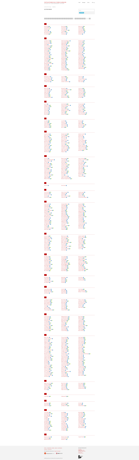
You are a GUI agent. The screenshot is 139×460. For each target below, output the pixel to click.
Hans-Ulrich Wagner (47, 413)
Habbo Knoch (63, 209)
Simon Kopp (63, 224)
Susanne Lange (46, 243)
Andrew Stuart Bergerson (65, 40)
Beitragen (83, 2)
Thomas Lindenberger (65, 248)
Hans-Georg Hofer (81, 162)
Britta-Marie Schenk (47, 360)
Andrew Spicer (80, 347)
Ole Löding (80, 238)
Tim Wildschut (63, 430)
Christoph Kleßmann (64, 204)
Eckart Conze (80, 76)
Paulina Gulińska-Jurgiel (82, 146)
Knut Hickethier (63, 173)
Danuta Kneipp (63, 206)
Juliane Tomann (63, 388)
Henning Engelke (81, 104)
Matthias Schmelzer (47, 367)
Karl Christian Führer (81, 124)
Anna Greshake (80, 139)
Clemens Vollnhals (64, 403)
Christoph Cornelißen (81, 79)
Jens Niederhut (46, 282)
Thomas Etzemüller (81, 114)
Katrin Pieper (63, 303)
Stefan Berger (46, 69)
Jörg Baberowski (47, 40)
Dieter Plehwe (63, 306)
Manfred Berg (46, 67)
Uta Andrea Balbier (47, 43)
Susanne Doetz (63, 93)
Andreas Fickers (46, 127)
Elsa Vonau (80, 403)
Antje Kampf (46, 209)
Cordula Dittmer (64, 92)
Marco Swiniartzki (81, 375)
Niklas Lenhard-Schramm (65, 242)
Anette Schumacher (64, 356)
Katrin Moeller (63, 269)
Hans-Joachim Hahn (47, 167)
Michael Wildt (80, 412)
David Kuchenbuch (81, 216)
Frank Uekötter (46, 396)
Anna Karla (46, 211)
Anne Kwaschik (80, 228)
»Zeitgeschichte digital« (57, 451)
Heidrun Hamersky (47, 171)
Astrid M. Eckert (47, 106)
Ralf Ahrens (46, 30)
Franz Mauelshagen (47, 268)
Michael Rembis (64, 320)
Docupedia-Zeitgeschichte (81, 451)
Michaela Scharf (46, 353)
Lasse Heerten (63, 159)
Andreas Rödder (64, 329)
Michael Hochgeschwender (65, 178)
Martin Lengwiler (64, 241)
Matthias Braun (80, 53)
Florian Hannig (46, 173)
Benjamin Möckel (64, 268)
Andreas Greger (81, 135)
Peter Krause (80, 209)
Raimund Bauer (46, 52)
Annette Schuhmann (64, 353)
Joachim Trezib (80, 384)
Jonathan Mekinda (47, 269)
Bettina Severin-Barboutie (65, 371)
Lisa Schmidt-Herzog (47, 372)
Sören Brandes (80, 48)
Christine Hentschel (64, 164)
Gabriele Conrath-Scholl (65, 81)
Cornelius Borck (64, 68)
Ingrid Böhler (63, 62)
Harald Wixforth (81, 421)
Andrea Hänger (46, 172)
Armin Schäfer (46, 351)
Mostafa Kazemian (47, 216)
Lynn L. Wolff (80, 425)
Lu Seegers (63, 366)
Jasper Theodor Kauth (47, 215)
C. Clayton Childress (47, 79)
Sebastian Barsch (47, 47)
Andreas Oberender (47, 289)
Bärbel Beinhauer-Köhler (48, 63)
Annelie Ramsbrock (47, 320)
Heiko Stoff (80, 361)
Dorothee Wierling (64, 427)
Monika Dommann (64, 97)
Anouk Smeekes (81, 343)
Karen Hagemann (47, 163)
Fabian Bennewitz (47, 66)
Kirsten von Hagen (47, 164)
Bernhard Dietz (63, 88)
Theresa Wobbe (80, 422)
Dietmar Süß (80, 371)
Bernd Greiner (80, 136)
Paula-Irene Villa (46, 405)
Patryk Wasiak (46, 423)
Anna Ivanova (63, 185)
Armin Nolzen (80, 277)
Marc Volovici (63, 404)
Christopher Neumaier (48, 281)
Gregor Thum (63, 384)
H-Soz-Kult (79, 449)
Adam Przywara (80, 307)
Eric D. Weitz (63, 416)
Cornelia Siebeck (64, 375)
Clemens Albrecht (47, 31)
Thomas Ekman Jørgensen (82, 197)
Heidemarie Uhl (63, 396)
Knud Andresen (63, 27)
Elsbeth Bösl (80, 44)
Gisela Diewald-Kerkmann (65, 89)
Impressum (45, 449)
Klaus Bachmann (47, 42)
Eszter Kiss (46, 225)
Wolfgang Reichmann (64, 316)
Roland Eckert (46, 109)
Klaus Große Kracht (81, 141)
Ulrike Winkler (80, 416)
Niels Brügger (80, 59)
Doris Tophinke (80, 383)
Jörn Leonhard (63, 243)
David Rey (63, 325)
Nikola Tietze (63, 385)
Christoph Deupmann (47, 97)
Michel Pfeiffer (63, 302)
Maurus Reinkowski (64, 319)
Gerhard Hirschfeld (64, 176)
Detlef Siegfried (80, 337)
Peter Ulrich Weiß (64, 413)
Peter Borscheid (81, 40)
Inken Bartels (46, 48)
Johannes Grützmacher (82, 145)
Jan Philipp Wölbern (81, 423)
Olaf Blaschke (63, 59)
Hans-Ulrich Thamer (47, 385)
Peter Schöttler (63, 348)
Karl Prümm (80, 306)
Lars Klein (45, 226)
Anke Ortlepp (80, 289)
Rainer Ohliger (63, 290)
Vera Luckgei (80, 246)
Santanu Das (46, 94)
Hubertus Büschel (81, 67)
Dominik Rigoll (63, 328)
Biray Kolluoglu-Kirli (64, 216)
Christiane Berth (64, 48)
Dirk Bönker (63, 66)
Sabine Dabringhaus (47, 89)
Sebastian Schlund (47, 365)
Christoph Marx (46, 263)
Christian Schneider (64, 338)
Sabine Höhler (80, 167)
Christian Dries (80, 94)
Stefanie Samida (47, 343)
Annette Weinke (46, 430)
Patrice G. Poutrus (81, 299)
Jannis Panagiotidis (47, 302)
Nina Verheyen (46, 403)
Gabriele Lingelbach (81, 236)
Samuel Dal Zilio (64, 438)
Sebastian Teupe (47, 384)
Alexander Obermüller (47, 291)
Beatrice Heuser (64, 172)
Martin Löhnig (80, 241)
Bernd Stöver (80, 365)
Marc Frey (63, 127)
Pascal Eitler (63, 111)
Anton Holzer (80, 172)
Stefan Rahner (46, 319)
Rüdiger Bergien (64, 43)
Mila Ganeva (46, 136)
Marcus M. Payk (47, 308)
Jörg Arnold (80, 27)
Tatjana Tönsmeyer (64, 389)
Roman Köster (63, 228)
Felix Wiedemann (64, 425)
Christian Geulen (47, 150)
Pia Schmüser (46, 376)
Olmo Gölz (63, 144)
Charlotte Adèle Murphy (82, 269)
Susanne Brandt (81, 49)
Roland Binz (63, 54)
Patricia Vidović (46, 404)
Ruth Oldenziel (63, 291)
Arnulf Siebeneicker (64, 376)
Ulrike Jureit (80, 194)
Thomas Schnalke (64, 337)
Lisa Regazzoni (46, 326)
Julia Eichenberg (64, 104)
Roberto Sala (46, 341)
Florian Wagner (46, 412)
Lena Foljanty (63, 123)
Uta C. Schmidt (46, 371)
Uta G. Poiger (63, 307)
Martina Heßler (63, 168)
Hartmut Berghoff (64, 42)
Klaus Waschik (46, 422)
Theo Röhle (80, 319)
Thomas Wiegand (64, 426)
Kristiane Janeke (46, 193)
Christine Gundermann (82, 149)
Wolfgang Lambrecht (47, 238)
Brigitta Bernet (63, 44)
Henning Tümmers (81, 388)
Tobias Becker (46, 59)
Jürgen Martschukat (47, 260)
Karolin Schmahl (47, 366)
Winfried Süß (80, 372)
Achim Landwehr (47, 241)
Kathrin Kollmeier (64, 215)
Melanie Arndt (80, 26)
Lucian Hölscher (81, 171)
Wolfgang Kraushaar (81, 211)
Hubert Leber (46, 248)
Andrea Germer (46, 146)
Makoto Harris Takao (47, 383)
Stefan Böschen (81, 43)
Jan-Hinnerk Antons (64, 30)
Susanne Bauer (46, 53)
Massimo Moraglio (81, 256)
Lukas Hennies (63, 163)
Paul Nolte (63, 282)
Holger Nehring (46, 278)
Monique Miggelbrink (64, 264)
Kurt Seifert (63, 370)
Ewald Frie (80, 122)
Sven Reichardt (46, 330)
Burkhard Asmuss (81, 31)
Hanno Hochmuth (81, 158)
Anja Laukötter (46, 247)
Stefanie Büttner (81, 68)
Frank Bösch (80, 42)
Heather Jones (63, 197)
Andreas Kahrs (46, 205)
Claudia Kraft (80, 204)
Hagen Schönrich (64, 347)
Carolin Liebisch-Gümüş (65, 246)
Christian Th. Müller (81, 261)
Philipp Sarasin (46, 347)
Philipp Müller (80, 264)
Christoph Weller (64, 417)
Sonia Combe (63, 80)
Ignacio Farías (46, 124)
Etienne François (64, 124)
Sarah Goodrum (64, 145)
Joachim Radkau (47, 316)
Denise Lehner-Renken (65, 237)
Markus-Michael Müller (82, 263)
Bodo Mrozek (80, 260)
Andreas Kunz (80, 226)
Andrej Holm (80, 168)
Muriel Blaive (63, 58)
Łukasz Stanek (80, 352)
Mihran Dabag (46, 88)
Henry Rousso (80, 324)
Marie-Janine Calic (47, 76)
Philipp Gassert (46, 137)
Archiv (88, 2)
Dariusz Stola (80, 362)
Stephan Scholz (63, 343)
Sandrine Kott (63, 229)
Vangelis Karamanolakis (48, 210)
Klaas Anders (63, 26)
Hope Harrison (46, 176)
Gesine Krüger (80, 214)
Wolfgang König (64, 221)
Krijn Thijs (46, 389)
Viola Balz (45, 44)
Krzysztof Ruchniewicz (82, 325)
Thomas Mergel (63, 256)
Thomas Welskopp (64, 418)
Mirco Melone (46, 270)
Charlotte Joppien (81, 192)
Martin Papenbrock (47, 303)
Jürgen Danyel (46, 92)
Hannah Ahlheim (47, 27)
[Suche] (94, 2)
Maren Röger (80, 316)
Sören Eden (46, 110)
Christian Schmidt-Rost (48, 375)
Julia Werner (63, 421)
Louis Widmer (63, 422)
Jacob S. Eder (46, 111)
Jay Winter (80, 417)
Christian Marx (46, 261)
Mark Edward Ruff (81, 328)
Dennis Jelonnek (47, 197)
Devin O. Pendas (64, 301)
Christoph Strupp (81, 366)
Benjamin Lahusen (47, 237)
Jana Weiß (63, 412)
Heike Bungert (80, 63)
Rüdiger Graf (63, 151)
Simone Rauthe (46, 324)
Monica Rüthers (81, 330)
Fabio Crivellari (80, 81)
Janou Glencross (64, 139)
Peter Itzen (46, 185)
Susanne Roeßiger (64, 330)
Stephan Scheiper (47, 357)
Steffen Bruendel (81, 58)
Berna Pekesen (63, 299)
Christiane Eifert (64, 106)
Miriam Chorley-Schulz (48, 80)
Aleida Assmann (81, 32)
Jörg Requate (63, 324)
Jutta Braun (80, 52)
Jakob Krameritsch (81, 206)
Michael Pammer (47, 301)
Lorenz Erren (80, 109)
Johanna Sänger (46, 346)
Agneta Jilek (63, 194)
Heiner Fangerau (47, 123)
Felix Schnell (63, 342)
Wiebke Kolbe (63, 214)
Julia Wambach (46, 421)
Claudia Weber (46, 427)
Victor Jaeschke (46, 192)
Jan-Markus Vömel (64, 405)
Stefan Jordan (80, 193)
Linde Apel (63, 31)
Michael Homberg (81, 173)
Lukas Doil (63, 94)
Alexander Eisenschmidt (65, 110)
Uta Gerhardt (46, 144)
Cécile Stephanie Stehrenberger (83, 353)
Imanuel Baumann (47, 54)
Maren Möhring (63, 270)
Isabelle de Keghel (47, 220)
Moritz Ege (46, 114)
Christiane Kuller (81, 224)
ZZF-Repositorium (80, 453)
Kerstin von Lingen (81, 237)
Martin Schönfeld (64, 346)
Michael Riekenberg (64, 326)
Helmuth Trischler (81, 387)
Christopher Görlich (64, 146)
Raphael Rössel (80, 321)
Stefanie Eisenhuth (64, 109)
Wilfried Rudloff (81, 326)
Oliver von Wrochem (81, 426)
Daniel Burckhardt (81, 64)
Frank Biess (63, 52)
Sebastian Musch (81, 270)
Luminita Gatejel (47, 140)
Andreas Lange (46, 242)
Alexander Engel (64, 114)
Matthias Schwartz (64, 358)
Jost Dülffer (80, 97)
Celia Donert (80, 88)
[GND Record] (50, 27)
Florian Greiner (80, 137)
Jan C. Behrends (47, 62)
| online (81, 450)
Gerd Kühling (80, 219)
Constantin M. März (47, 264)
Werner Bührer (80, 62)
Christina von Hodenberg (82, 159)
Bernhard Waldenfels (47, 416)
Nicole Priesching (81, 303)
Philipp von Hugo (81, 176)
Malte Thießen (46, 388)
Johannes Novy (80, 278)
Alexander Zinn (63, 439)
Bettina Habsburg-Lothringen (49, 159)
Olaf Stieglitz (80, 358)
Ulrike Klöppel (63, 205)
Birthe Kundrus (80, 225)
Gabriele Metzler (64, 260)
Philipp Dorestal (81, 89)
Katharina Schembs (47, 358)
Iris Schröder (63, 352)
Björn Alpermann (47, 32)
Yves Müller (80, 265)
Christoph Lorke (81, 243)
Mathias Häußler (47, 178)
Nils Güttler (80, 150)
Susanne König (63, 220)
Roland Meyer (63, 261)
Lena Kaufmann (46, 214)
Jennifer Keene (46, 219)
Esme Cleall (63, 76)
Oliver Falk (46, 122)
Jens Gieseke (63, 135)
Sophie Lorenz (80, 242)
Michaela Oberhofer (47, 290)
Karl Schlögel (46, 362)
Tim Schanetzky (46, 352)
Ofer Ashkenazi (80, 30)
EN (92, 2)
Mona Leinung (63, 238)
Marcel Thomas (63, 383)
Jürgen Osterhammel (81, 290)
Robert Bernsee (63, 47)
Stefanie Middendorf (64, 263)
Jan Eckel (45, 104)
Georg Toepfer (63, 387)
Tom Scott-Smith (64, 362)
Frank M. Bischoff (64, 57)
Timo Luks (80, 248)
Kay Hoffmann (80, 164)
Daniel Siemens (81, 338)
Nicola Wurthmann (81, 427)
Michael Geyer (46, 151)
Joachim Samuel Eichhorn (65, 105)
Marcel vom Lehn (64, 236)
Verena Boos (63, 67)
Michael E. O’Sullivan (81, 291)
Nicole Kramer (80, 205)
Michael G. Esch (81, 110)
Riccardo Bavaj (46, 57)
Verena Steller (80, 356)
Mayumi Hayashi (64, 158)
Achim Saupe (46, 348)
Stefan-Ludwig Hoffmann (82, 166)
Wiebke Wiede (63, 423)
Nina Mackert (46, 256)
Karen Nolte (63, 281)
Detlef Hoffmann (81, 163)
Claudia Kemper (46, 221)
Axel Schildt (46, 361)
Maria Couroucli (81, 80)
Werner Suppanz (81, 370)
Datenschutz (50, 449)
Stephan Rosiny (81, 320)
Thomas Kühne (80, 220)
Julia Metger (63, 259)
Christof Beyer (63, 49)
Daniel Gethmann (47, 149)
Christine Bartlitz (47, 49)
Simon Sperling (80, 346)
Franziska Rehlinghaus (48, 329)
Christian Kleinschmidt (48, 228)
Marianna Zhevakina (47, 439)
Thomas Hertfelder (64, 167)
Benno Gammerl (47, 135)
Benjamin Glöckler (64, 140)
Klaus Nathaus (46, 277)
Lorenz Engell (80, 105)
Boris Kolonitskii (64, 219)
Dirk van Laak (46, 236)
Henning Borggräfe (64, 69)
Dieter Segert (63, 367)
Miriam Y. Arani (63, 32)
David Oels (63, 289)
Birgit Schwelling (64, 361)
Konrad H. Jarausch (47, 194)
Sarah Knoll (63, 210)
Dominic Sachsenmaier (48, 338)
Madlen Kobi (63, 211)
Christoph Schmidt (47, 370)
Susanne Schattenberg (48, 356)
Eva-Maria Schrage (64, 351)
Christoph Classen (47, 81)
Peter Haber (46, 158)
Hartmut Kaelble (47, 204)
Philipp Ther (46, 387)
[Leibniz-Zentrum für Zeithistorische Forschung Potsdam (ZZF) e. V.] (80, 458)
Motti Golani (63, 141)
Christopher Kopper (64, 225)
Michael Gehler (46, 141)
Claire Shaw (63, 372)
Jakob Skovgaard (81, 341)
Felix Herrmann (63, 166)
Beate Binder (63, 53)
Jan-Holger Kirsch (47, 224)
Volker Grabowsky (64, 150)
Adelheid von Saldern (47, 342)
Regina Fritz (80, 123)
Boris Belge (46, 64)
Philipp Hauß (46, 177)
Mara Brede (80, 54)
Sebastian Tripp (80, 385)
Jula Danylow (46, 93)
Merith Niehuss (63, 277)
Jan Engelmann (80, 106)
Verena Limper (63, 247)
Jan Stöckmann (80, 360)
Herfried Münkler (81, 268)
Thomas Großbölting (81, 140)
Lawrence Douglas (81, 92)
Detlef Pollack (63, 308)
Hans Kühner (80, 221)
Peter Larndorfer (47, 246)
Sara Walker (46, 417)
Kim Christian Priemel (82, 302)
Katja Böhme (63, 63)
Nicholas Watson (47, 425)
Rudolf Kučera (80, 215)
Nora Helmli (63, 162)
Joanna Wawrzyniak (47, 426)
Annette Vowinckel (81, 405)
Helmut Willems (81, 413)
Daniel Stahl (80, 351)
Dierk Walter (46, 418)
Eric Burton (80, 66)
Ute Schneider (63, 341)
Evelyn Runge (80, 329)
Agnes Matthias (46, 265)
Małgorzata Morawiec (81, 259)
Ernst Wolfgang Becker (48, 58)
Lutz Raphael (46, 321)
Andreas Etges (80, 111)
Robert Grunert (80, 144)
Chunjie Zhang (46, 438)
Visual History (80, 452)
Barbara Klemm (46, 229)
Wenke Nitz (63, 278)
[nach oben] (137, 458)
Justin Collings (63, 79)
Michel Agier (46, 26)
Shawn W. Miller (64, 265)
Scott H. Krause (81, 210)
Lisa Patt (45, 306)
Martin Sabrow (46, 337)
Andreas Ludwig (81, 247)
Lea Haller (46, 168)
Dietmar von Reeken (47, 325)
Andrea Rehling (46, 328)
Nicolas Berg (46, 68)
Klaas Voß (80, 404)
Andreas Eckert (46, 105)
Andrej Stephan (80, 357)
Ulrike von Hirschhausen (65, 177)
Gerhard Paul (46, 307)
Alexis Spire (80, 348)
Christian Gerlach (47, 145)
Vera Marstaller (46, 259)
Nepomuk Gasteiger (47, 139)
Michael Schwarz (64, 360)
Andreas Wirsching (81, 418)
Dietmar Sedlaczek (64, 365)
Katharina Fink (63, 122)
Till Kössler (63, 226)
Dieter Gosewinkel (64, 149)
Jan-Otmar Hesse (64, 171)
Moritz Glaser (63, 137)
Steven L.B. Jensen (64, 192)
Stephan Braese (81, 47)
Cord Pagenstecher (47, 299)
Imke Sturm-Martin (81, 367)
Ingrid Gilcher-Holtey (64, 136)
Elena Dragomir (81, 93)
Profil (79, 2)
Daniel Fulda (80, 127)
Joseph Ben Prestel (81, 301)
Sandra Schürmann (64, 357)
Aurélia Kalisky (46, 206)
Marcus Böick (63, 64)
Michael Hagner (46, 166)
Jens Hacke (46, 162)
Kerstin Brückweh (81, 57)
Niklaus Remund (64, 321)
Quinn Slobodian (81, 342)
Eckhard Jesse (63, 193)
